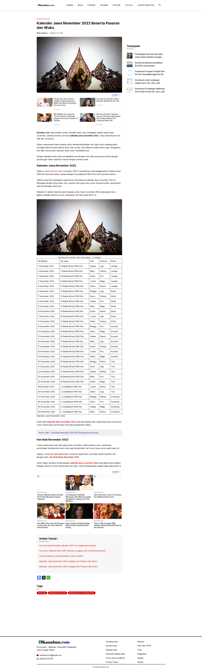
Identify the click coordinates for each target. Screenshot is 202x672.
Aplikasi (69, 5)
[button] (160, 5)
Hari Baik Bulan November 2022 (64, 457)
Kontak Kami (111, 646)
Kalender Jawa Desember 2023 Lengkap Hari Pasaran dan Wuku (68, 561)
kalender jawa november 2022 (61, 422)
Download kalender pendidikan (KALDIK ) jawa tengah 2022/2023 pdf (148, 66)
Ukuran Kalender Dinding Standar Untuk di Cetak (61, 556)
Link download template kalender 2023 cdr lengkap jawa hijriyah (67, 545)
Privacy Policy (112, 662)
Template (104, 5)
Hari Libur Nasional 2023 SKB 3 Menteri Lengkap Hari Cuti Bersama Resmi (72, 551)
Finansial (91, 5)
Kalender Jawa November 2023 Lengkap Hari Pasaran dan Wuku (68, 566)
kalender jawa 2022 (58, 593)
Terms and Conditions (115, 658)
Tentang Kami (112, 641)
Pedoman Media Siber (115, 654)
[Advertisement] (146, 29)
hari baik (42, 593)
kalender (47, 19)
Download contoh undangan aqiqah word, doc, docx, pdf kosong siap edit (147, 83)
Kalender (129, 5)
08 (41, 659)
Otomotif (116, 5)
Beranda (39, 19)
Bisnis (80, 5)
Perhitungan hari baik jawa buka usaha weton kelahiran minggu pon (149, 57)
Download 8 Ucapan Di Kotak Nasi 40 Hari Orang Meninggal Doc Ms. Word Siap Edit (150, 74)
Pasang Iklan (111, 650)
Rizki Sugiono (42, 33)
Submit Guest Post (146, 5)
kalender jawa (56, 171)
